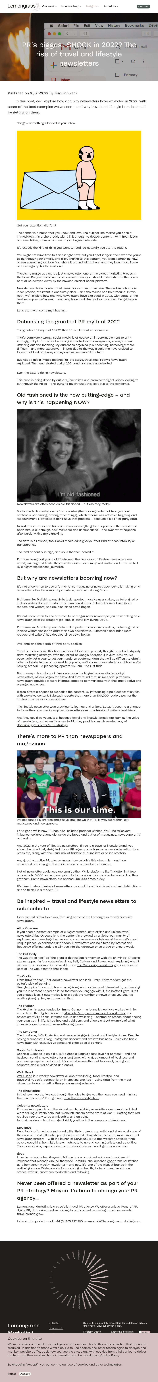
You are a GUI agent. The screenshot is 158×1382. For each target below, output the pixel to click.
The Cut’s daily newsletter (95, 965)
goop (110, 1161)
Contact (143, 6)
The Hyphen (25, 1009)
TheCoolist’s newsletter (61, 980)
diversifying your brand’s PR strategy (42, 725)
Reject (12, 1374)
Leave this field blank (122, 1331)
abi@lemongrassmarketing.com (118, 1221)
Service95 (80, 1139)
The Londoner (26, 1035)
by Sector (54, 1323)
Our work (48, 6)
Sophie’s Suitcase (29, 1054)
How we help (70, 6)
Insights (91, 6)
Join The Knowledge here (81, 1098)
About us (110, 6)
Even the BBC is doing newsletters (41, 373)
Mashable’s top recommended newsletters (94, 1013)
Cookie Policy (109, 1355)
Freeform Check (92, 1331)
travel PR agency (82, 1206)
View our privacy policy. (109, 1325)
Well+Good (24, 1076)
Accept (24, 1374)
